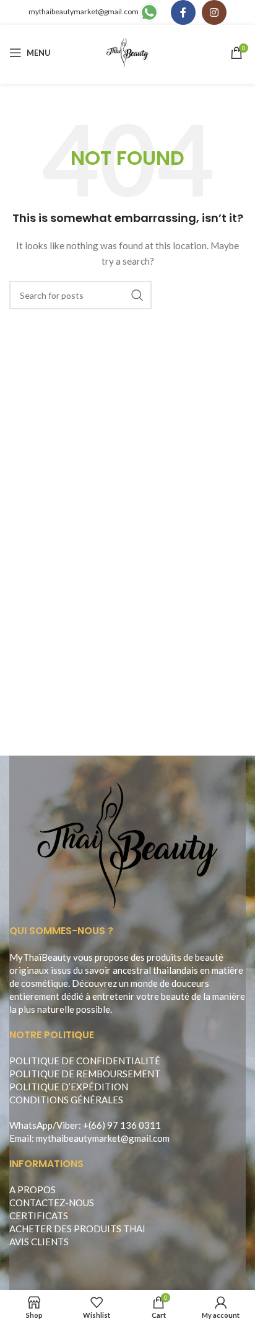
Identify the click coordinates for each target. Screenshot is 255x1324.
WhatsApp (31, 1125)
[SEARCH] (137, 295)
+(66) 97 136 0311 (122, 1125)
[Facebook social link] (183, 12)
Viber (67, 1125)
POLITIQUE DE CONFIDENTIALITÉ (84, 1060)
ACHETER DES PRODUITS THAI (77, 1228)
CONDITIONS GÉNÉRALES (66, 1099)
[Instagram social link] (214, 12)
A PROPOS (32, 1189)
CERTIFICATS (38, 1215)
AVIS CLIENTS (39, 1241)
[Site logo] (128, 51)
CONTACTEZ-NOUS (51, 1202)
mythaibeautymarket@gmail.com (83, 11)
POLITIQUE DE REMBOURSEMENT (84, 1073)
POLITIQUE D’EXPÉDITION (68, 1086)
